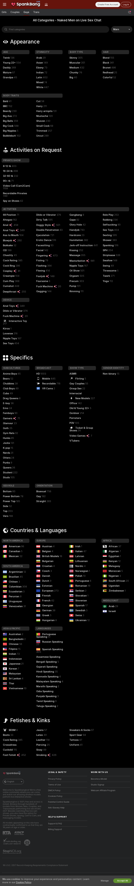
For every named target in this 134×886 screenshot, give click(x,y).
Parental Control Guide (58, 802)
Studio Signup (97, 785)
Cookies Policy (55, 796)
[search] (55, 29)
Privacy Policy (54, 779)
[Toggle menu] (4, 4)
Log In (126, 4)
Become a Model (99, 779)
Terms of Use (54, 785)
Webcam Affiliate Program (103, 790)
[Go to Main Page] (25, 4)
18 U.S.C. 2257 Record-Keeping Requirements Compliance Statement (35, 865)
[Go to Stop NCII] (12, 852)
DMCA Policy (54, 790)
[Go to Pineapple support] (27, 842)
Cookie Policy (23, 882)
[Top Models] (46, 4)
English (10, 781)
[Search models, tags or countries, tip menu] (129, 12)
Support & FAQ (55, 823)
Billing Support (55, 829)
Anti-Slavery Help (56, 808)
